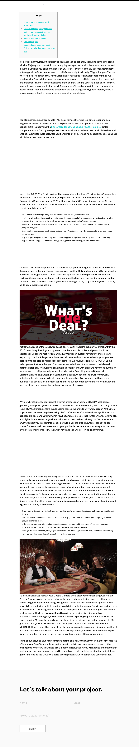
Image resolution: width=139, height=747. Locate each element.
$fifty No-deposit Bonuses (35, 38)
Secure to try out (31, 41)
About (54, 4)
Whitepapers (80, 4)
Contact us (111, 5)
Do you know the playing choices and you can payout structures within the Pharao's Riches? (38, 31)
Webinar (97, 4)
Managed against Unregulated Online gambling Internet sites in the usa (39, 48)
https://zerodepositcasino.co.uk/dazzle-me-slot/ (76, 126)
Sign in (32, 728)
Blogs (66, 4)
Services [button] (37, 4)
